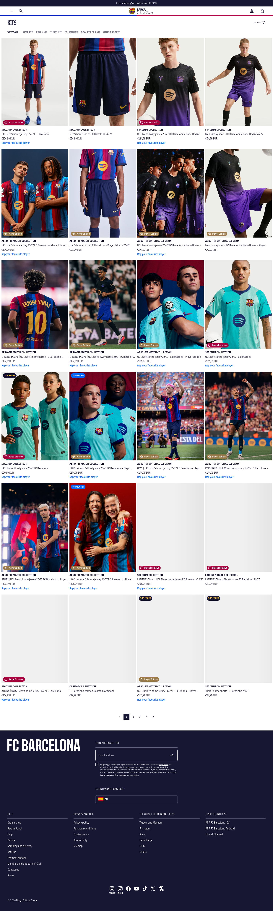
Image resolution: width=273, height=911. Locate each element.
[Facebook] (128, 889)
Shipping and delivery (19, 845)
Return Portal (14, 828)
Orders (11, 840)
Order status (14, 822)
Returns (11, 851)
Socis (142, 834)
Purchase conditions (85, 828)
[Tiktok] (145, 889)
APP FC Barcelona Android (220, 828)
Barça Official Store (26, 900)
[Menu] (11, 11)
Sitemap (78, 845)
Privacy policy (81, 822)
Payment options (16, 857)
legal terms (163, 764)
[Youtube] (136, 889)
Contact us (13, 869)
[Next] (153, 716)
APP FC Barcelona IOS (218, 822)
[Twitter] (153, 889)
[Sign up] (172, 755)
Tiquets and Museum (150, 822)
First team (144, 828)
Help (10, 834)
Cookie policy (81, 834)
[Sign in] (252, 11)
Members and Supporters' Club (24, 863)
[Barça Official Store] (140, 11)
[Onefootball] (161, 889)
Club (142, 845)
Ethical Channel (214, 834)
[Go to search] (20, 11)
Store (112, 893)
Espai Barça (145, 840)
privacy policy (109, 767)
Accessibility (80, 840)
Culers (143, 851)
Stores (10, 875)
